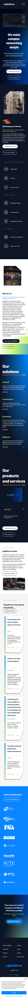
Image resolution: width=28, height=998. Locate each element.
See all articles (10, 611)
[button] (26, 979)
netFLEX (7, 509)
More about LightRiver (11, 341)
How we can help (9, 152)
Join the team (8, 346)
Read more (10, 647)
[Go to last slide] (3, 521)
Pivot (17, 975)
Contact (20, 996)
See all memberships (12, 799)
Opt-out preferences (10, 996)
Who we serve (14, 78)
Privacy (16, 996)
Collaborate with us (14, 71)
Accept (14, 992)
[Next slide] (22, 521)
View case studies (9, 573)
